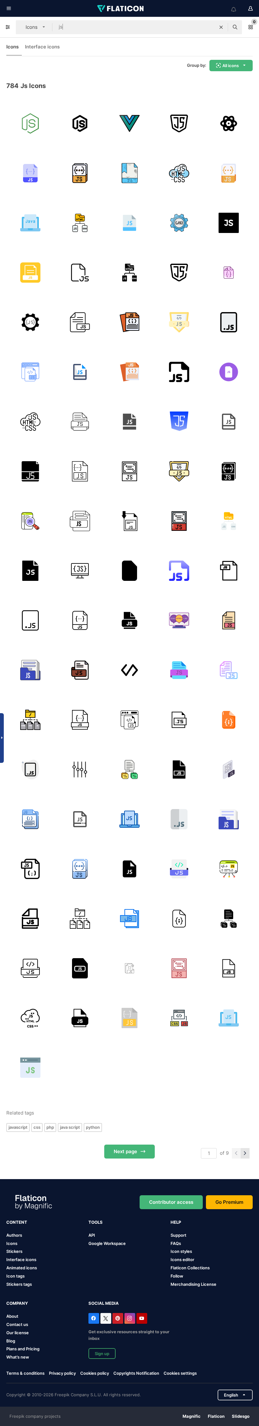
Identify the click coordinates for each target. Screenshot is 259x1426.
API (91, 1235)
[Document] (129, 123)
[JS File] (80, 173)
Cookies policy (94, 1373)
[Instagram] (129, 1318)
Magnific (192, 1416)
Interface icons (42, 47)
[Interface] (179, 521)
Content (16, 1222)
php (50, 1127)
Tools (95, 1222)
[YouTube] (141, 1318)
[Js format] (30, 173)
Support (178, 1235)
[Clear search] (221, 27)
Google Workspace (107, 1243)
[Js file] (80, 272)
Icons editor (182, 1259)
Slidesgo (241, 1416)
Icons (12, 47)
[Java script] (179, 421)
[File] (129, 173)
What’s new (17, 1357)
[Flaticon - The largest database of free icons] (121, 8)
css (36, 1127)
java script (70, 1127)
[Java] (30, 223)
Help (176, 1222)
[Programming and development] (179, 1018)
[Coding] (179, 173)
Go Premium (229, 1202)
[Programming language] (179, 223)
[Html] (80, 223)
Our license (17, 1332)
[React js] (228, 421)
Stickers (14, 1251)
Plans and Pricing (22, 1348)
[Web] (30, 272)
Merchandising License (193, 1284)
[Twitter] (105, 1318)
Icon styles (181, 1251)
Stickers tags (19, 1284)
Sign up (102, 1353)
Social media (103, 1303)
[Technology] (179, 123)
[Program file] (129, 769)
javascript (18, 1127)
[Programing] (30, 123)
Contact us (17, 1324)
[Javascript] (129, 223)
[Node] (80, 769)
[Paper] (80, 322)
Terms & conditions (25, 1373)
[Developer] (80, 123)
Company (17, 1303)
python (93, 1127)
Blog (10, 1340)
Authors (14, 1235)
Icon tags (15, 1275)
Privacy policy (62, 1373)
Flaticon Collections (190, 1267)
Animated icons (21, 1267)
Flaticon (216, 1416)
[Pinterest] (117, 1318)
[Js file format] (80, 471)
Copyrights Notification (136, 1373)
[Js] (179, 322)
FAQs (176, 1243)
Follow (177, 1275)
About (12, 1316)
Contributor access (171, 1202)
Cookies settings (180, 1373)
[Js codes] (30, 372)
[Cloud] (30, 1018)
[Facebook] (93, 1318)
